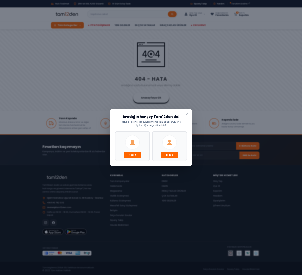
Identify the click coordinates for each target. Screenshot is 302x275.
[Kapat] (187, 114)
